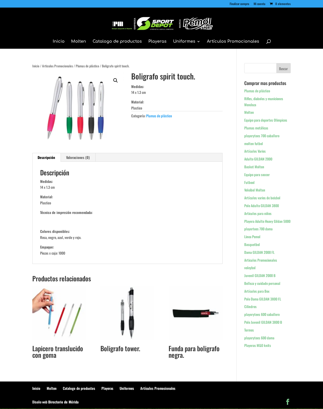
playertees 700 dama (258, 228)
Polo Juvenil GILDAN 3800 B (263, 322)
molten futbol (253, 143)
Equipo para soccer (257, 174)
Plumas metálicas (256, 127)
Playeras (157, 42)
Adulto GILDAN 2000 (258, 158)
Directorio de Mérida (63, 401)
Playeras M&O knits (257, 345)
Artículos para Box (257, 291)
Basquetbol (252, 244)
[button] (115, 80)
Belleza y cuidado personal (262, 283)
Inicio (59, 42)
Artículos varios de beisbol (262, 197)
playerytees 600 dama (259, 337)
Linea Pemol (252, 236)
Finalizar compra (239, 4)
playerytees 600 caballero (262, 314)
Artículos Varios (255, 151)
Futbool (249, 182)
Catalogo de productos (117, 42)
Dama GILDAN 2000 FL (259, 252)
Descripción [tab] (46, 157)
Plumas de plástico (87, 66)
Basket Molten (254, 166)
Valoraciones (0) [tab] (78, 157)
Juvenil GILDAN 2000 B (260, 275)
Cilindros (250, 306)
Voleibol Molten (254, 190)
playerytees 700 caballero (261, 135)
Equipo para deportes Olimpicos (265, 120)
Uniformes (184, 42)
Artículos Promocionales (233, 42)
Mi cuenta (259, 4)
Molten (78, 42)
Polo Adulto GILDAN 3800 (261, 205)
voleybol (250, 267)
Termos (249, 330)
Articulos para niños (258, 213)
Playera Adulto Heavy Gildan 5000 (267, 221)
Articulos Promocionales (57, 66)
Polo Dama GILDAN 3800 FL (262, 299)
